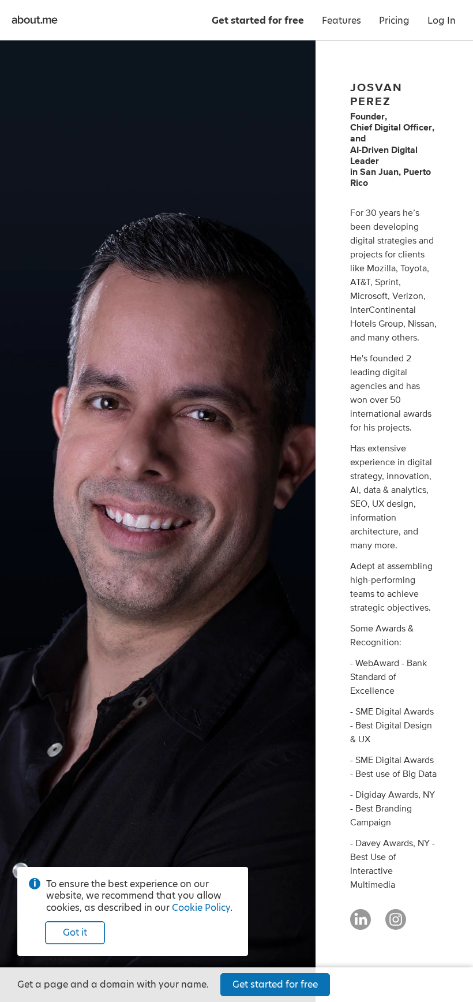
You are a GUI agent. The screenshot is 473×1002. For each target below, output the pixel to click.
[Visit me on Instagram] (395, 924)
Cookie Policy (201, 907)
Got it (75, 932)
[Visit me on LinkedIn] (360, 924)
